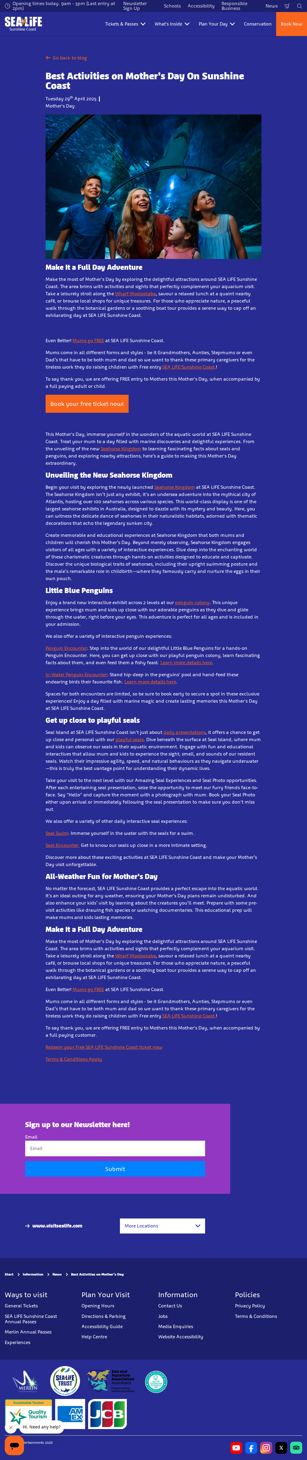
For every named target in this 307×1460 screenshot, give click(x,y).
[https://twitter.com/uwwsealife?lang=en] (281, 1448)
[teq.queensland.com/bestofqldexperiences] (156, 1381)
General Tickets (21, 1306)
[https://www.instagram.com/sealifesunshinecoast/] (266, 1448)
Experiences (17, 1342)
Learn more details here (186, 662)
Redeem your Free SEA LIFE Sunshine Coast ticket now (104, 1047)
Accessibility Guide (102, 1326)
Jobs (163, 1316)
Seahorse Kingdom (121, 449)
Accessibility (201, 6)
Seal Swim (57, 833)
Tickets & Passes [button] (121, 24)
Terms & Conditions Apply (74, 1059)
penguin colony (192, 602)
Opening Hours (98, 1306)
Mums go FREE (88, 340)
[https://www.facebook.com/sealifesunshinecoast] (251, 1448)
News (272, 6)
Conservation (258, 24)
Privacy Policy (250, 1306)
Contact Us (170, 1306)
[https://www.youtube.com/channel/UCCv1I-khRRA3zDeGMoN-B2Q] (236, 1448)
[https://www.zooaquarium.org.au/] (110, 1381)
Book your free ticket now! (87, 403)
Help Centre (94, 1337)
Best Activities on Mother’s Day (97, 1274)
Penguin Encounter (66, 648)
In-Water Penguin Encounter (76, 674)
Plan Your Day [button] (213, 24)
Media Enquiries (175, 1326)
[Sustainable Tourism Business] (28, 1414)
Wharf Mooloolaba (135, 294)
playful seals (129, 739)
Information (33, 1274)
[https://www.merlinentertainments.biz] (26, 1381)
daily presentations (184, 732)
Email (31, 1137)
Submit (115, 1169)
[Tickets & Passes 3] (70, 1414)
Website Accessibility (180, 1337)
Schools (172, 6)
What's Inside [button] (168, 24)
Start (9, 1274)
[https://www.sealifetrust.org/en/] (65, 1381)
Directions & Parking (104, 1316)
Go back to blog (70, 58)
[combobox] (162, 1225)
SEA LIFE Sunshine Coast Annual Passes (31, 1318)
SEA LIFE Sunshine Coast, (189, 367)
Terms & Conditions (256, 1316)
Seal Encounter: (63, 845)
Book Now (291, 24)
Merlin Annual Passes (28, 1332)
